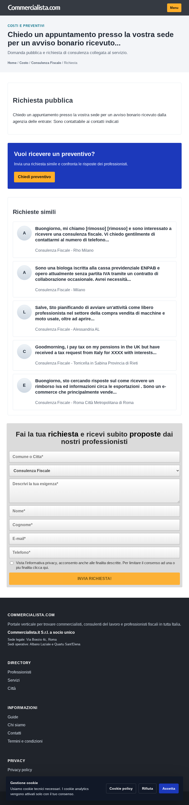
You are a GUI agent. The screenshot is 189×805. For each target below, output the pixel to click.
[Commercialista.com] (34, 7)
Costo (23, 63)
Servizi (14, 680)
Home (12, 63)
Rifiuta (147, 788)
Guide (13, 717)
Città (12, 688)
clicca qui (40, 567)
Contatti (14, 733)
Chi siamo (16, 725)
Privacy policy (20, 770)
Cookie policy (121, 788)
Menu (174, 8)
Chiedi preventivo (34, 177)
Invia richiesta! (94, 578)
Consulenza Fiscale (46, 63)
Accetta (168, 788)
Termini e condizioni (25, 741)
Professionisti (19, 672)
